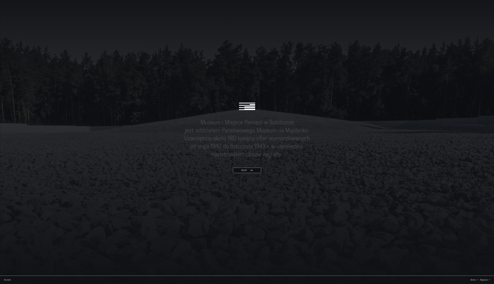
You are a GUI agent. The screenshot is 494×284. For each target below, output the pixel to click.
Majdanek (484, 280)
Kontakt (7, 280)
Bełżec (473, 280)
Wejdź (244, 170)
